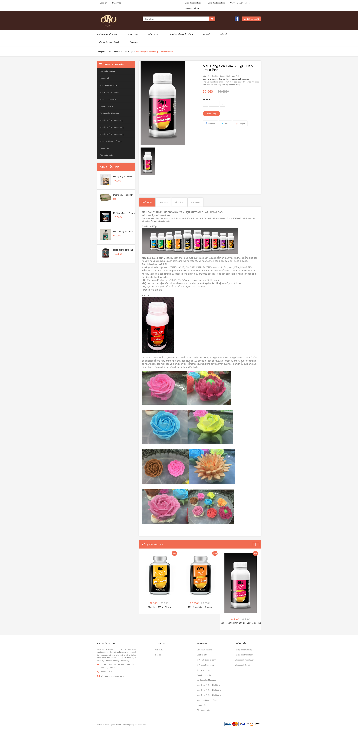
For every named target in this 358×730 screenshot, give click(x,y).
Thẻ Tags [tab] (195, 202)
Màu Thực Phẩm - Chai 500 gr (121, 51)
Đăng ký (103, 2)
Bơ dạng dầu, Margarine (109, 113)
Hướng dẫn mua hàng (192, 2)
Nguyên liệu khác (107, 106)
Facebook (211, 123)
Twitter (226, 123)
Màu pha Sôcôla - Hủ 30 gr (111, 141)
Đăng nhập (116, 2)
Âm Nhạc (134, 42)
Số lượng (206, 98)
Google (242, 123)
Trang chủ (132, 34)
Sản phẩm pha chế (107, 71)
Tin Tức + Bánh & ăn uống (180, 34)
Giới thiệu (153, 34)
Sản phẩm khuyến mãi (109, 42)
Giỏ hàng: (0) (253, 18)
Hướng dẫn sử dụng (107, 34)
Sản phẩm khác (106, 155)
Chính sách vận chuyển (239, 2)
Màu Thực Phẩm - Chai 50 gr (111, 120)
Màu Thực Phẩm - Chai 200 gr (112, 127)
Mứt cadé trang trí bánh (109, 85)
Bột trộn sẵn (105, 78)
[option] (148, 161)
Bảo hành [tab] (179, 202)
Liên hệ (223, 34)
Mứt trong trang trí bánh (109, 92)
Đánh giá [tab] (163, 202)
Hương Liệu (104, 148)
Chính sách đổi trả (191, 8)
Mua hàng (211, 113)
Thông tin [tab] (147, 202)
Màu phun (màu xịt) (108, 99)
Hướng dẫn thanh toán (216, 2)
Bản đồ (206, 34)
